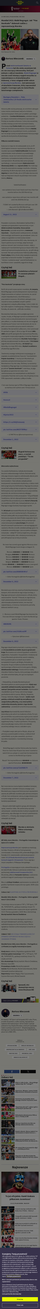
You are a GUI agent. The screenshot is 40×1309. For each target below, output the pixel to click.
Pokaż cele (20, 1305)
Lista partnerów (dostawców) (11, 1294)
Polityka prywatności (14, 1276)
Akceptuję (20, 1299)
